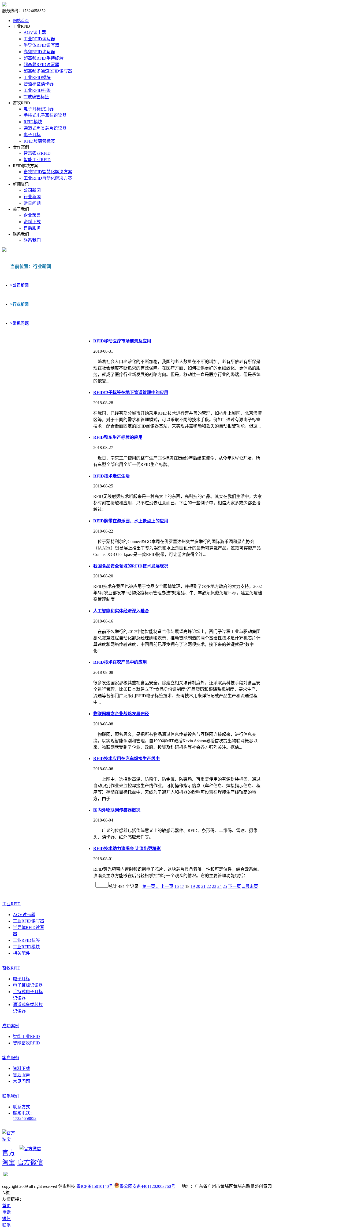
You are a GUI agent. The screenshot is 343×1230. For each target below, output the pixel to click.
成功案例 (10, 1025)
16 (176, 886)
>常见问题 (19, 323)
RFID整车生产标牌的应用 (118, 437)
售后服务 (32, 228)
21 (203, 886)
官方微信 (30, 1162)
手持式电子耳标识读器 (45, 115)
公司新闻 (32, 190)
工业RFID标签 (37, 90)
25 (225, 886)
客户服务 (10, 1057)
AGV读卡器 (35, 32)
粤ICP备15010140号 (94, 1186)
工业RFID (11, 904)
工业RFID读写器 (39, 39)
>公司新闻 (19, 285)
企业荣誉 (32, 215)
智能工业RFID (37, 159)
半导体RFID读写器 (41, 45)
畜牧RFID (11, 968)
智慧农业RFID (37, 153)
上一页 (167, 886)
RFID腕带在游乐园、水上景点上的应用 (130, 521)
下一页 (234, 886)
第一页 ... (150, 886)
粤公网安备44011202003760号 (147, 1186)
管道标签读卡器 (39, 84)
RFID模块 (33, 122)
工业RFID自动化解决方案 (48, 178)
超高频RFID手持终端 (44, 58)
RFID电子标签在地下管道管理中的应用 (130, 392)
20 (198, 886)
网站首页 (21, 21)
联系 (6, 1225)
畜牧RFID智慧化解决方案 (48, 171)
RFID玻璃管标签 (39, 141)
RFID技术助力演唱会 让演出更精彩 (127, 848)
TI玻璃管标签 (36, 97)
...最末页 (250, 886)
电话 (6, 1212)
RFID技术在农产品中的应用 (120, 662)
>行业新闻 (19, 304)
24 (219, 886)
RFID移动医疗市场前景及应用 (122, 341)
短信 (6, 1218)
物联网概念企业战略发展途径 (121, 713)
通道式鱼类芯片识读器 (45, 128)
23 (214, 886)
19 (193, 886)
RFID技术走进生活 (111, 476)
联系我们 (32, 240)
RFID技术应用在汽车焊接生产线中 (126, 758)
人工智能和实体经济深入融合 (121, 611)
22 (209, 886)
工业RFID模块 (37, 77)
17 (182, 886)
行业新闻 (32, 196)
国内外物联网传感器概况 (116, 810)
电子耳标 (32, 134)
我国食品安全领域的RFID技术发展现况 (130, 566)
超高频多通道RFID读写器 (48, 71)
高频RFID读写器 (39, 51)
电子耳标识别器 (39, 109)
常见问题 (32, 203)
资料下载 (32, 221)
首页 (6, 1205)
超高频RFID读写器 (41, 64)
